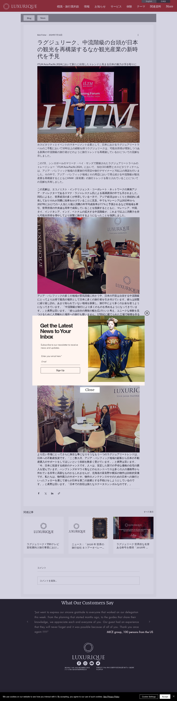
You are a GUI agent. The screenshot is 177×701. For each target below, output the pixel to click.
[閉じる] (173, 696)
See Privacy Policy (111, 696)
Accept (165, 696)
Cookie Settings (149, 696)
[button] (147, 313)
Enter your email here (51, 356)
